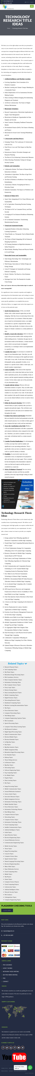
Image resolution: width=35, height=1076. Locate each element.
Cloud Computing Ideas (11, 871)
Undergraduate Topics (10, 897)
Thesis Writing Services (11, 760)
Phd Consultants (9, 720)
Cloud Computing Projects (12, 884)
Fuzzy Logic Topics (10, 687)
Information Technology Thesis (13, 822)
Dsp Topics (8, 744)
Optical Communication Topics (13, 734)
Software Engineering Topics (12, 770)
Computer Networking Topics (12, 713)
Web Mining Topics (10, 715)
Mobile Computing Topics (12, 695)
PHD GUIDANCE (7, 965)
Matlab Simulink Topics (11, 804)
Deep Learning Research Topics (13, 692)
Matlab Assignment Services (12, 799)
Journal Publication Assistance (13, 791)
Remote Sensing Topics (11, 690)
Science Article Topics (10, 794)
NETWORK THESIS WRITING (11, 971)
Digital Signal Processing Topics (13, 731)
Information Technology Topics (13, 801)
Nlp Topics (7, 708)
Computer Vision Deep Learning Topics (15, 726)
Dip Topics (7, 783)
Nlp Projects (8, 876)
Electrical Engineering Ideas (12, 864)
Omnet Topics (8, 879)
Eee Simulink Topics (10, 755)
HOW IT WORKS (7, 968)
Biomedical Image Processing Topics (14, 674)
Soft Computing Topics (11, 669)
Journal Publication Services (12, 840)
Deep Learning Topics (10, 780)
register (32, 2)
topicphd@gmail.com (8, 931)
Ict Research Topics (10, 762)
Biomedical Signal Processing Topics (14, 752)
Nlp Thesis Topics (9, 672)
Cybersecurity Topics (10, 887)
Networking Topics (10, 767)
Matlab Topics (8, 874)
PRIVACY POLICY (12, 1068)
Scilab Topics (8, 832)
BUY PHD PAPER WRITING (10, 975)
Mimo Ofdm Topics (10, 866)
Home (8, 28)
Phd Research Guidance (11, 729)
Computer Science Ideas (11, 856)
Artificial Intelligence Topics (12, 830)
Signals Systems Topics (11, 859)
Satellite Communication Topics (13, 827)
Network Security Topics (11, 892)
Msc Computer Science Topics (13, 685)
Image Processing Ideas (11, 851)
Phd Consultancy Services (11, 677)
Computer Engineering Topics (13, 899)
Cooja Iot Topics (9, 853)
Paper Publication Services (12, 869)
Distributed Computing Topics (13, 702)
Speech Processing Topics (11, 723)
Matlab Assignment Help (11, 749)
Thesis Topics (8, 848)
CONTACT (5, 981)
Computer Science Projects (12, 882)
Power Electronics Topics (11, 710)
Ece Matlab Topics (9, 775)
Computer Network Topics (12, 814)
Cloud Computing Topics (11, 824)
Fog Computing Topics (11, 772)
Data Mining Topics (10, 812)
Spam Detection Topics (11, 835)
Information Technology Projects (13, 809)
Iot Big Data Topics (10, 742)
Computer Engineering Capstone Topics (15, 718)
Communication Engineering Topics (14, 842)
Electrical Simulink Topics (12, 739)
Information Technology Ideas (13, 682)
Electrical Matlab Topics (11, 737)
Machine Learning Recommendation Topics (16, 705)
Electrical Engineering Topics (12, 837)
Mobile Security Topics (11, 846)
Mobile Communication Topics (13, 789)
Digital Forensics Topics (11, 697)
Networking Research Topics (12, 700)
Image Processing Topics (11, 786)
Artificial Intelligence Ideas (12, 889)
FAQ (4, 978)
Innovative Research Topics (12, 796)
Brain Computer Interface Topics (13, 679)
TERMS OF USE (4, 1068)
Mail (27, 2)
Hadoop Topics (9, 757)
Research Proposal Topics (11, 667)
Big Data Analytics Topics (11, 747)
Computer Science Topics (11, 819)
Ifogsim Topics (9, 778)
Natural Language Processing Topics (14, 861)
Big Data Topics (9, 765)
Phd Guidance (8, 894)
